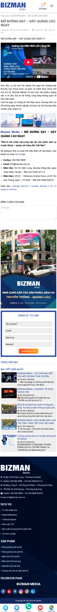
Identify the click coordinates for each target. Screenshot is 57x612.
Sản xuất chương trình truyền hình (16, 529)
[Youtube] (40, 607)
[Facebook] (16, 607)
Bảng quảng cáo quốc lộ (12, 552)
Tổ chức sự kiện (9, 534)
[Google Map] (51, 607)
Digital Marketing (9, 515)
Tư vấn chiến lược (9, 510)
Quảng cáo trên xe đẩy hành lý (15, 571)
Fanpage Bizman (20, 186)
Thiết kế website (9, 519)
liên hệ (18, 154)
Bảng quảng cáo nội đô (12, 547)
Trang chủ (5, 16)
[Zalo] (5, 607)
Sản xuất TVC (8, 524)
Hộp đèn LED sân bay (11, 566)
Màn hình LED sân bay (11, 561)
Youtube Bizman (39, 186)
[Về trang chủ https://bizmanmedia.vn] (13, 6)
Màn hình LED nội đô (11, 556)
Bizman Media (10, 132)
